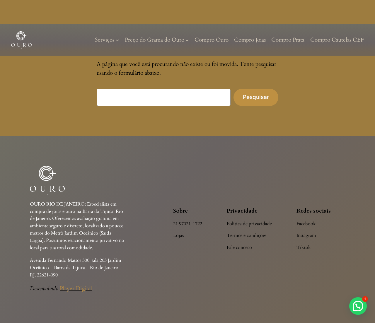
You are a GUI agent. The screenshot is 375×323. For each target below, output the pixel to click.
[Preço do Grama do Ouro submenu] (187, 40)
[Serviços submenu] (117, 40)
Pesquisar (256, 96)
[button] (358, 306)
